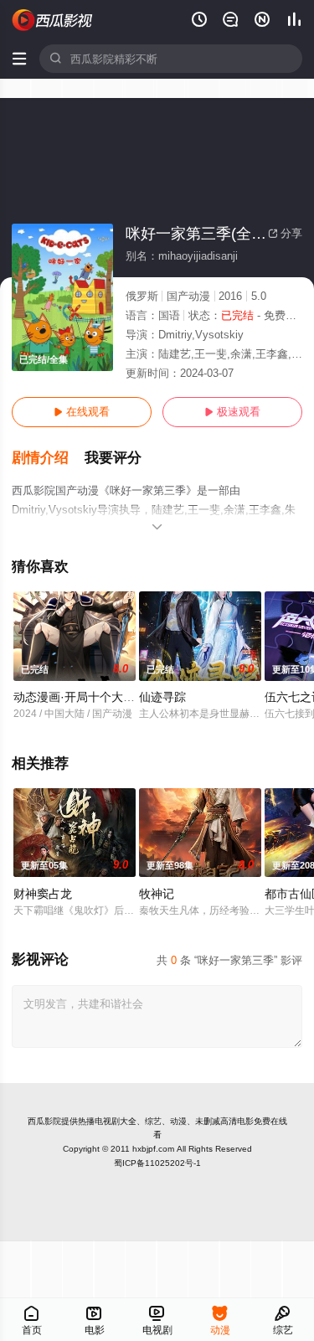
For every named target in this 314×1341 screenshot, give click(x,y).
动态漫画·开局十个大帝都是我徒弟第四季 (121, 697)
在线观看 (82, 411)
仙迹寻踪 (162, 697)
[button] (48, 458)
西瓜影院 (44, 1121)
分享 (285, 233)
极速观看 (232, 411)
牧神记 (156, 893)
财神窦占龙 (42, 893)
